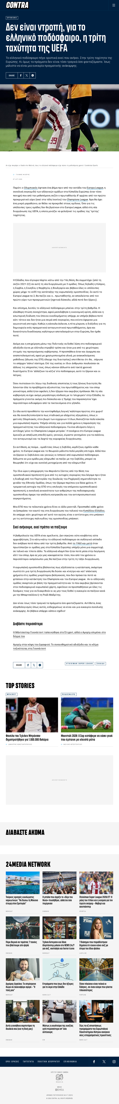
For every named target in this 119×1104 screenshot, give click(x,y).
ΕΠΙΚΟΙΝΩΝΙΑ (70, 1061)
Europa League (95, 187)
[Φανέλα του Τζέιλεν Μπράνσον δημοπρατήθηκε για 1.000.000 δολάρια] (32, 715)
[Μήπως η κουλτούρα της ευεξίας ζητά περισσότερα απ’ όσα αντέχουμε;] (59, 1011)
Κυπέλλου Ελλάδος (94, 510)
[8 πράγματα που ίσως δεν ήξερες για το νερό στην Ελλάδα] (59, 969)
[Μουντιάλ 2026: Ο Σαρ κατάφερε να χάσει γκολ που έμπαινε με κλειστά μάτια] (87, 715)
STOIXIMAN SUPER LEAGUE (79, 664)
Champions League (77, 199)
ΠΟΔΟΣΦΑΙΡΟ (68, 694)
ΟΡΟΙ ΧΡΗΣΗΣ (12, 1061)
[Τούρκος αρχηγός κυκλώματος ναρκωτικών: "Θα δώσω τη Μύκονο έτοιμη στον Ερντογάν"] (23, 883)
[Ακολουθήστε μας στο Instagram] (114, 1061)
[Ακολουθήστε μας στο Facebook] (94, 1061)
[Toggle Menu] (113, 5)
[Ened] (59, 1090)
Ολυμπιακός (31, 187)
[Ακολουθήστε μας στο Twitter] (104, 1061)
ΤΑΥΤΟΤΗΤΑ (28, 1061)
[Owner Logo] (59, 1078)
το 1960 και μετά (82, 543)
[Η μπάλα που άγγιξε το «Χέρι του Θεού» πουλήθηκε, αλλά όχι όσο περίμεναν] (59, 883)
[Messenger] (32, 75)
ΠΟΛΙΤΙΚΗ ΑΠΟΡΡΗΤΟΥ (49, 1061)
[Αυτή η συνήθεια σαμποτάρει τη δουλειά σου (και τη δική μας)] (23, 1011)
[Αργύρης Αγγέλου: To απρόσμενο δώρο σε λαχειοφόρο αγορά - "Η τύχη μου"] (23, 969)
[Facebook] (21, 75)
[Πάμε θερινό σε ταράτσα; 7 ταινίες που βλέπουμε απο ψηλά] (23, 927)
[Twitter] (27, 75)
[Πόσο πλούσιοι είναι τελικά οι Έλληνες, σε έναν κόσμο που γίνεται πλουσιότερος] (96, 969)
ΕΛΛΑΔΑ (101, 664)
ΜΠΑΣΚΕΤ (11, 694)
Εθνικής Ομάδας (35, 482)
